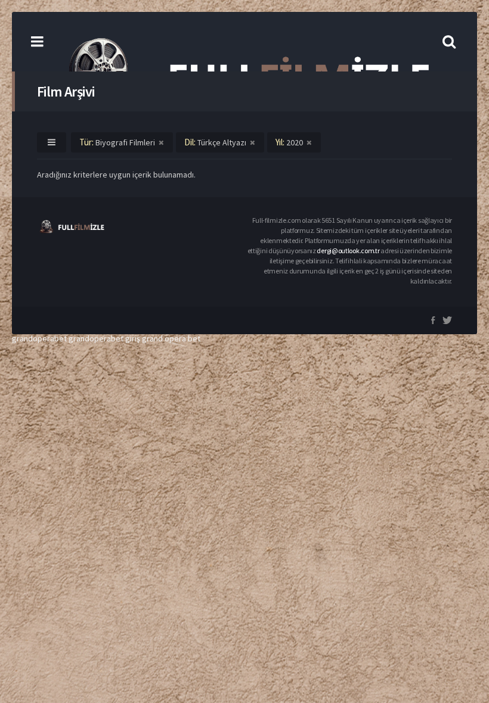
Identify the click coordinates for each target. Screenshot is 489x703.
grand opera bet (171, 338)
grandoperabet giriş (104, 338)
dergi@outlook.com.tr (348, 250)
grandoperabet (39, 338)
